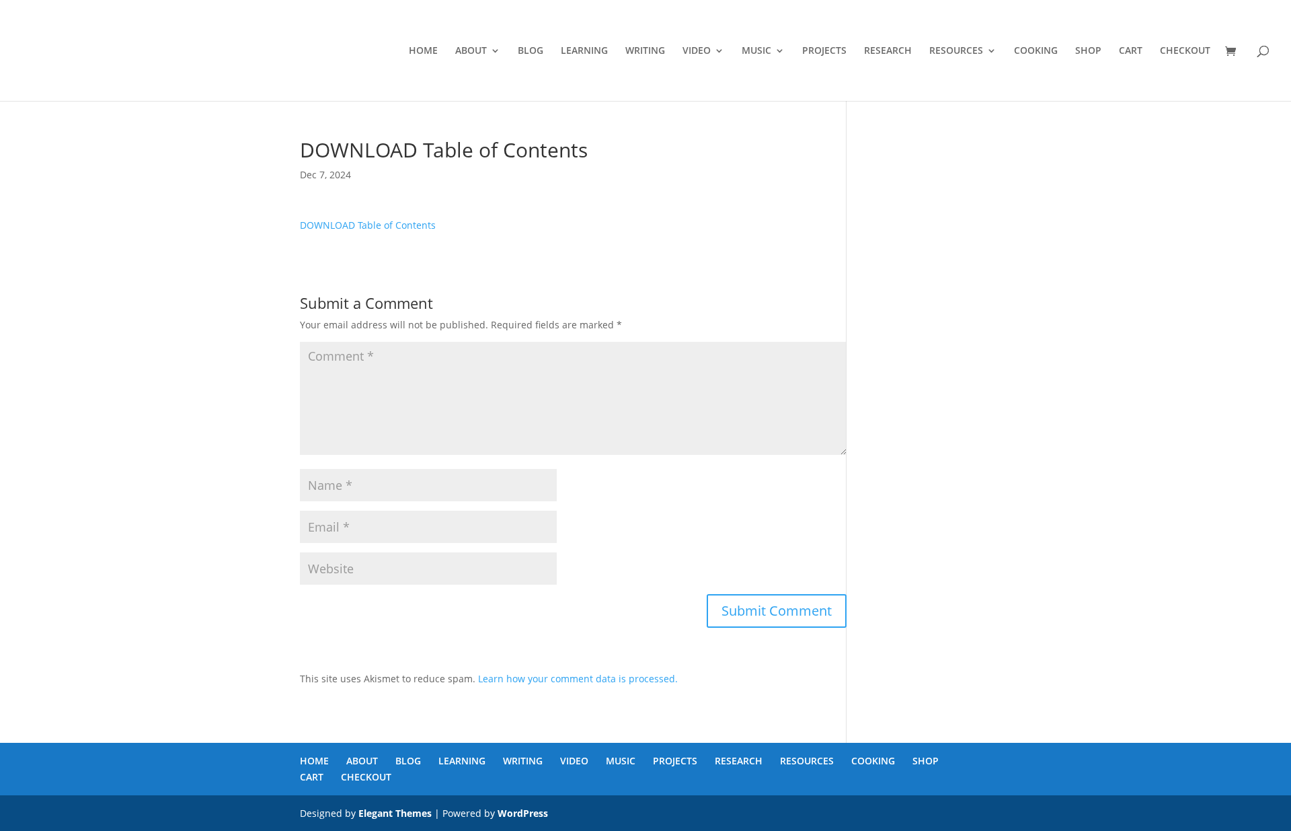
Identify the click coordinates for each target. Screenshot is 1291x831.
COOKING (1036, 51)
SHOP (1088, 51)
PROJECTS (824, 51)
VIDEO (696, 51)
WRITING (645, 51)
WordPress (523, 813)
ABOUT (471, 51)
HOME (423, 51)
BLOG (530, 51)
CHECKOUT (1185, 51)
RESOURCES (956, 51)
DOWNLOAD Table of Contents (368, 225)
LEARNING (584, 51)
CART (1130, 51)
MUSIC (756, 51)
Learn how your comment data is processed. (578, 678)
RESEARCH (888, 51)
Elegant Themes (395, 813)
